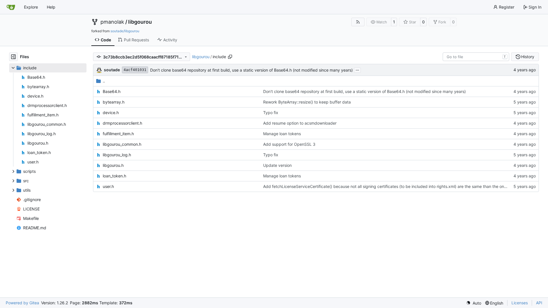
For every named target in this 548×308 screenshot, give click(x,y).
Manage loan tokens (282, 133)
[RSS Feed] (357, 22)
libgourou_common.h (122, 144)
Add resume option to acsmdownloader (300, 123)
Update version (277, 165)
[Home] (11, 7)
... (357, 69)
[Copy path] (230, 57)
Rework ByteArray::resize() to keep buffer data (307, 102)
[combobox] (476, 56)
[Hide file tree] (13, 56)
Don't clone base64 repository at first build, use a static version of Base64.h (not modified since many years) (251, 70)
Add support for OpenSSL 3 (289, 144)
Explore (31, 7)
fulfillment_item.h (118, 133)
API (539, 302)
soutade (112, 69)
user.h (108, 186)
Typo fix (270, 112)
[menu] (473, 303)
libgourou (140, 22)
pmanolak (112, 22)
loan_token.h (114, 175)
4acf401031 (135, 70)
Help (51, 7)
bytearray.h (113, 102)
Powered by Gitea (22, 302)
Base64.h (111, 91)
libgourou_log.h (117, 154)
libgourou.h (113, 165)
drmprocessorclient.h (122, 123)
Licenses (519, 302)
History (527, 56)
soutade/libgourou (124, 31)
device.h (111, 112)
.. (104, 80)
